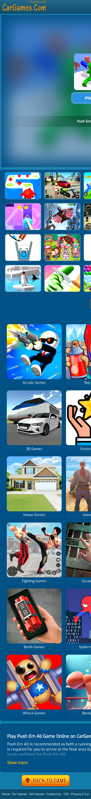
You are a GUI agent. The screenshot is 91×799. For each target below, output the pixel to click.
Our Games (19, 794)
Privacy (76, 794)
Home (6, 794)
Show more (17, 762)
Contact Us (54, 794)
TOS (66, 794)
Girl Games (36, 794)
